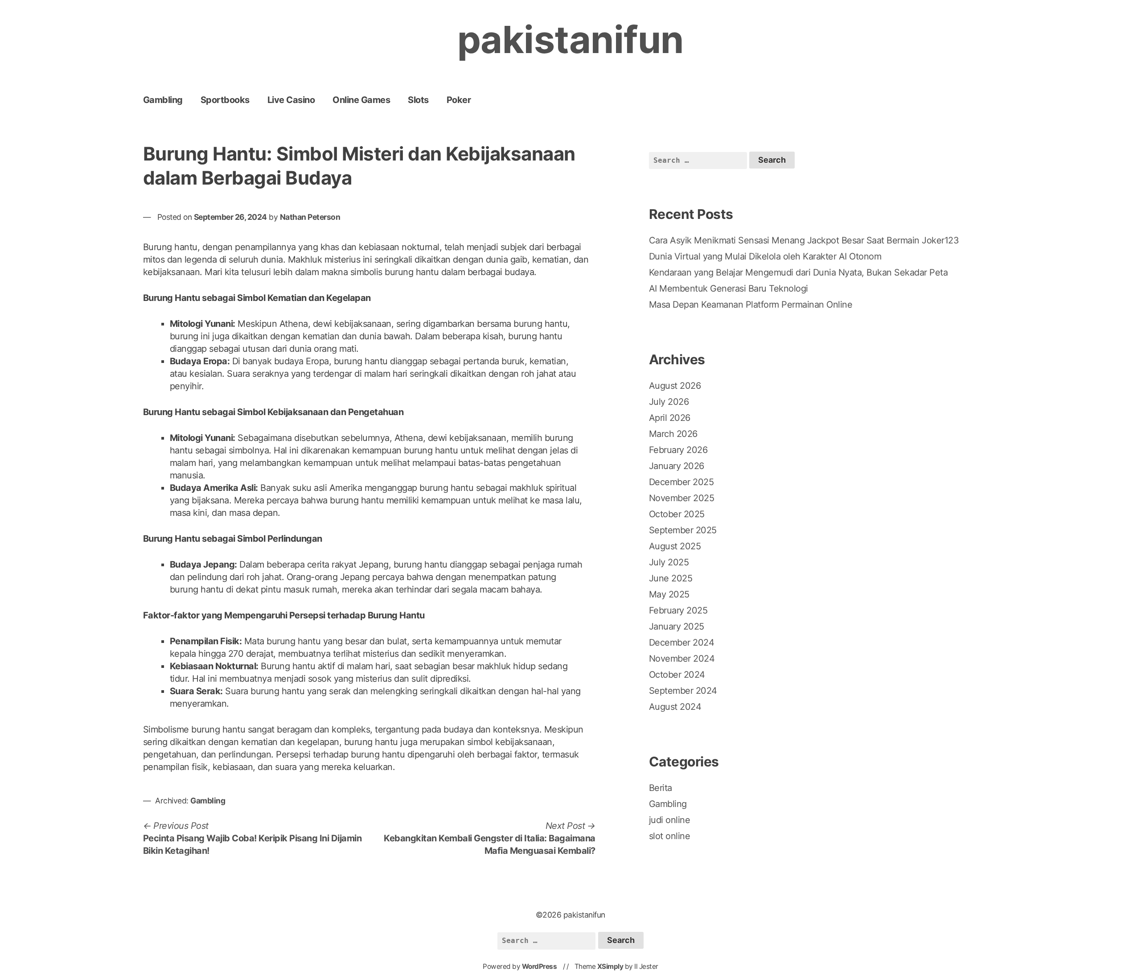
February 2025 (678, 610)
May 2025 (669, 594)
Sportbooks (225, 100)
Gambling (163, 100)
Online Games (361, 100)
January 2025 (676, 626)
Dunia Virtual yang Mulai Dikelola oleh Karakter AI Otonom (765, 256)
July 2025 (669, 562)
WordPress (539, 966)
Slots (418, 100)
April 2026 (669, 417)
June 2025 (671, 578)
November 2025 (681, 498)
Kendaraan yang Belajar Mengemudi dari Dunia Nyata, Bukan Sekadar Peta (798, 272)
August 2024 (675, 706)
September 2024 (683, 690)
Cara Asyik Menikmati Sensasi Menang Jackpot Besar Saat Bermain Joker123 (804, 240)
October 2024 (677, 674)
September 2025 (683, 530)
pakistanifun (570, 39)
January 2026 (676, 466)
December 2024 (681, 642)
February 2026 (678, 450)
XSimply (610, 966)
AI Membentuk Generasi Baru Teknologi (728, 288)
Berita (660, 787)
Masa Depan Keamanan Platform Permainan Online (751, 304)
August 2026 (675, 385)
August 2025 (675, 546)
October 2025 (677, 514)
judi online (669, 820)
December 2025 (681, 482)
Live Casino (291, 100)
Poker (459, 100)
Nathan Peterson (310, 217)
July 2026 (669, 401)
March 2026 (673, 433)
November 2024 (682, 658)
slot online (669, 836)
